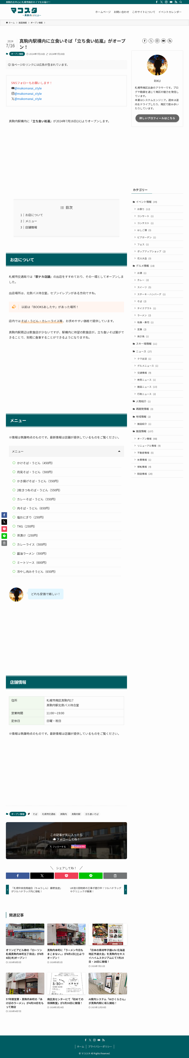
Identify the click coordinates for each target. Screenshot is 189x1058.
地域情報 (143, 416)
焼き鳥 (143, 336)
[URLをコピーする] (115, 876)
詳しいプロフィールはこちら (157, 118)
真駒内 (63, 813)
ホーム (80, 1046)
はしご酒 (144, 230)
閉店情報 (144, 473)
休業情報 (144, 459)
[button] (18, 876)
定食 (141, 329)
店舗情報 (31, 227)
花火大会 (144, 258)
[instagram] (166, 2)
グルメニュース (147, 365)
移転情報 (144, 466)
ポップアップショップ (151, 251)
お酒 (141, 273)
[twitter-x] (161, 2)
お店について (34, 215)
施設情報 (144, 431)
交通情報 (144, 372)
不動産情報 (145, 452)
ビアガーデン (146, 237)
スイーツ (144, 287)
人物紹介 (143, 401)
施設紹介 (144, 424)
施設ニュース (147, 386)
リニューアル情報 (149, 445)
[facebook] (156, 2)
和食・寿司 (145, 322)
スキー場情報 (146, 343)
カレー (143, 280)
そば (35, 813)
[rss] (175, 2)
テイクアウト (146, 308)
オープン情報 (17, 53)
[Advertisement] (66, 161)
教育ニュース (146, 379)
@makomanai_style (28, 88)
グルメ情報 (145, 265)
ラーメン (144, 315)
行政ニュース (146, 394)
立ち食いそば (92, 813)
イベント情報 (146, 202)
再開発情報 (144, 409)
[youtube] (171, 2)
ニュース (144, 351)
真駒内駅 (76, 813)
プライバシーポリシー (100, 1046)
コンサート (145, 216)
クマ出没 (144, 358)
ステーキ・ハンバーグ (151, 294)
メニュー (31, 221)
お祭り (143, 209)
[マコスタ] (24, 12)
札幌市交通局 (48, 813)
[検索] (180, 2)
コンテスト (145, 223)
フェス (143, 244)
